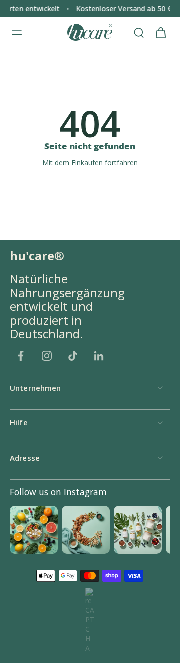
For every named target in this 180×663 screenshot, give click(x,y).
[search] (139, 32)
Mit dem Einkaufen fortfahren (90, 162)
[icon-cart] (161, 32)
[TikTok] (73, 356)
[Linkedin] (99, 356)
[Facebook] (21, 356)
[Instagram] (47, 356)
